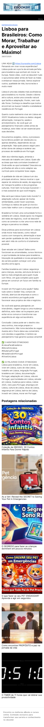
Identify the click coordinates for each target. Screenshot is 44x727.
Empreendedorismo (10, 25)
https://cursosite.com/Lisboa (28, 63)
